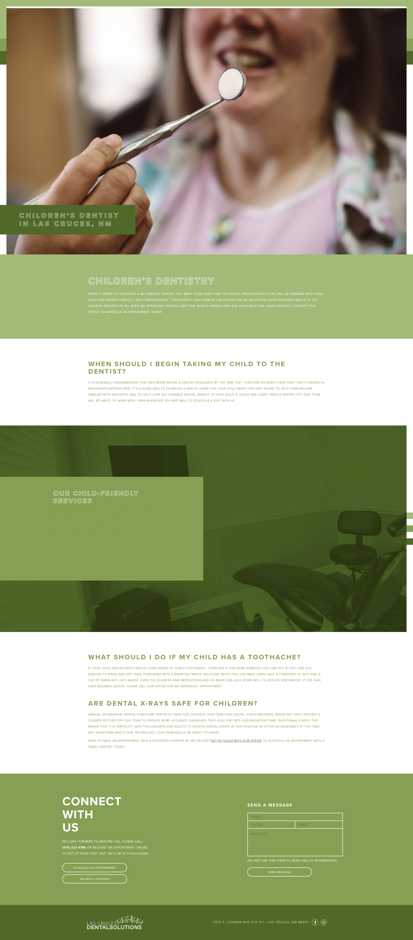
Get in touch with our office (236, 741)
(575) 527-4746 (74, 847)
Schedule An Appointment (94, 868)
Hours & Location (94, 879)
